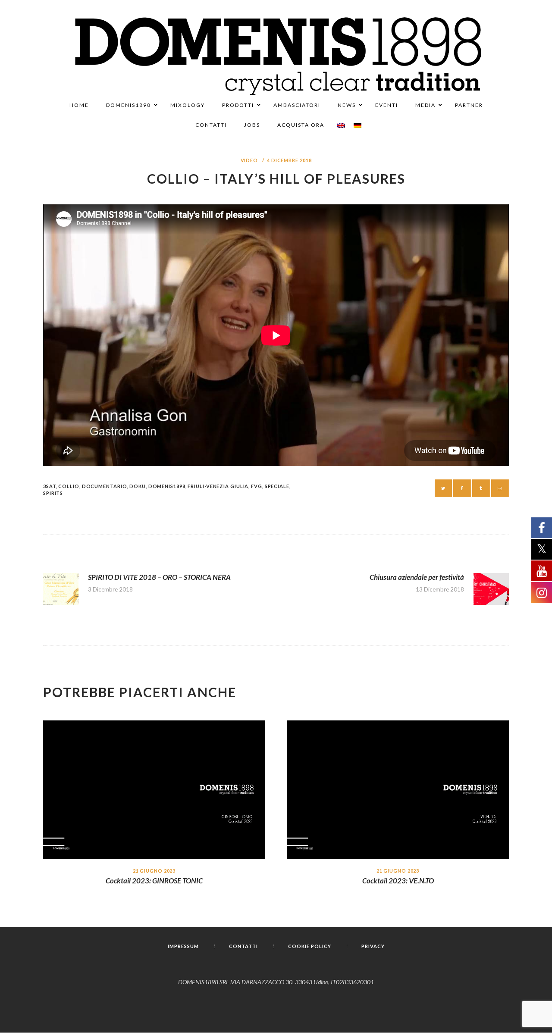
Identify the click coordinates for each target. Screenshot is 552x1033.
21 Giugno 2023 (154, 870)
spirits (53, 493)
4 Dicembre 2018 (289, 160)
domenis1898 (166, 486)
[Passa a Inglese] (341, 125)
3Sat (49, 486)
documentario (104, 486)
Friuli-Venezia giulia (218, 486)
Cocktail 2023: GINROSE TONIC (154, 880)
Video (249, 160)
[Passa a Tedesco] (357, 125)
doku (137, 486)
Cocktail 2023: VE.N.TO (398, 880)
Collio (68, 486)
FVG (256, 486)
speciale (277, 486)
